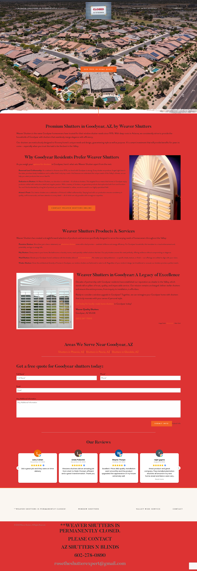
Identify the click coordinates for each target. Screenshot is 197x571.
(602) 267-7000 (84, 318)
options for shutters (42, 164)
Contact (178, 8)
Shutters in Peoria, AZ (98, 352)
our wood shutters (84, 257)
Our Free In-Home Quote (98, 69)
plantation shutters (68, 244)
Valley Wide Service (145, 8)
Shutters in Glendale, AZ (125, 352)
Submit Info (162, 423)
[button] (178, 468)
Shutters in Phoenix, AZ (71, 352)
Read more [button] (119, 479)
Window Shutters (88, 509)
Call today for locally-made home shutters (95, 303)
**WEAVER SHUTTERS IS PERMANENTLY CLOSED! (42, 8)
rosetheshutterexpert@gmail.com (89, 563)
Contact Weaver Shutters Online (72, 208)
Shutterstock (169, 323)
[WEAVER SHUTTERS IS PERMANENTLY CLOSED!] (98, 10)
